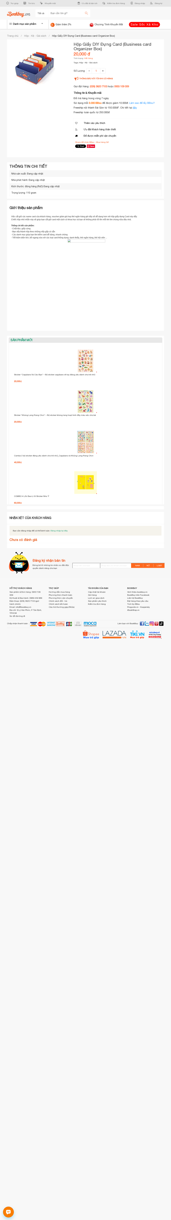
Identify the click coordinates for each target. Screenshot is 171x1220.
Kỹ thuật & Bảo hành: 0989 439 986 (26, 598)
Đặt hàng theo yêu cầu (137, 601)
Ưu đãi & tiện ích (89, 3)
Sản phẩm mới (21, 340)
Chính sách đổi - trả (58, 601)
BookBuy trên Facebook (138, 595)
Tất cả (41, 13)
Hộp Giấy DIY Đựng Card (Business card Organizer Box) (83, 35)
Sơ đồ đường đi (17, 616)
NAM (137, 565)
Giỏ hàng (92, 595)
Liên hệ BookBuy (135, 598)
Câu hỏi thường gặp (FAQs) (61, 607)
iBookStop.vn (133, 610)
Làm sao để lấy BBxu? (142, 102)
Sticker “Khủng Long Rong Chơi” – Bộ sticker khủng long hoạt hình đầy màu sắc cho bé (55, 415)
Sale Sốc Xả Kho (144, 24)
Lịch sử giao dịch (96, 598)
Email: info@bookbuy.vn (20, 607)
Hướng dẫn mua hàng (59, 592)
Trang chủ (12, 35)
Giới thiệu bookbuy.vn (137, 592)
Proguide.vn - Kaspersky (138, 607)
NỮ (148, 565)
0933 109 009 (121, 86)
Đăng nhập (139, 3)
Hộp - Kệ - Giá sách (35, 35)
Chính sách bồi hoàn (58, 604)
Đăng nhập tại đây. (59, 531)
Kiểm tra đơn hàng (116, 3)
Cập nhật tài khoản (97, 592)
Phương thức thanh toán (60, 595)
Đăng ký (158, 3)
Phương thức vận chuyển (61, 598)
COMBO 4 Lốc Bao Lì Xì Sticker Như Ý (31, 496)
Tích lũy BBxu (133, 604)
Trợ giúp (14, 3)
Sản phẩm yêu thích (97, 601)
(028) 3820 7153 (98, 86)
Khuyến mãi (50, 3)
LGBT (159, 565)
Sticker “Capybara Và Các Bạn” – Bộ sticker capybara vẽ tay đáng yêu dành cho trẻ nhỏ (54, 374)
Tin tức (31, 3)
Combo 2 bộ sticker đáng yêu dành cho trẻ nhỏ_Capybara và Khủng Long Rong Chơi (53, 456)
